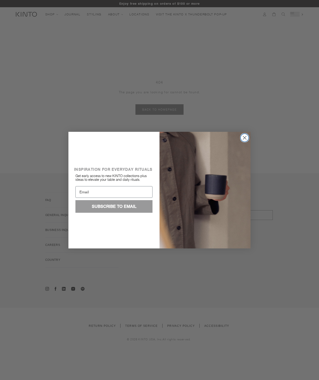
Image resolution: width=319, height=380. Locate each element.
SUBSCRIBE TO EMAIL (114, 206)
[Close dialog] (245, 138)
